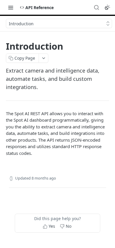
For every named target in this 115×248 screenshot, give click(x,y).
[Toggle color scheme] (107, 7)
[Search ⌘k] (96, 7)
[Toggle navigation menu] (10, 7)
